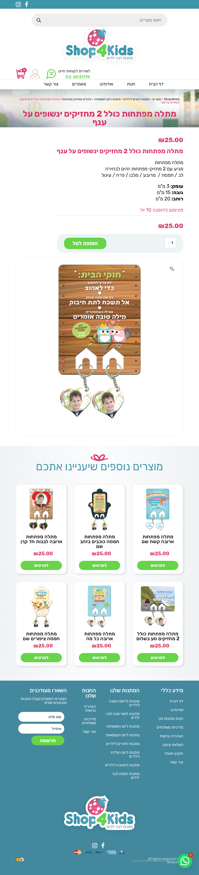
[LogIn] (35, 74)
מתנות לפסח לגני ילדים (126, 775)
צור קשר (176, 762)
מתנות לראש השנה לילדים (124, 703)
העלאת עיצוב (172, 744)
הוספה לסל (85, 243)
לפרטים (158, 565)
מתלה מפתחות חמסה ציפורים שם (41, 636)
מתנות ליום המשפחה (123, 726)
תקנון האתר (173, 753)
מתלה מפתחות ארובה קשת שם (158, 539)
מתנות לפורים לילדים (123, 743)
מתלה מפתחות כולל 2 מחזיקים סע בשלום (157, 636)
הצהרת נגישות (171, 736)
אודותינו (177, 710)
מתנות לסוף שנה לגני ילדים (123, 715)
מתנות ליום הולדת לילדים (125, 754)
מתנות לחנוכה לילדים (122, 765)
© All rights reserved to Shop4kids (165, 860)
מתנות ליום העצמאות (123, 735)
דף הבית (176, 701)
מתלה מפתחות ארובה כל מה (99, 636)
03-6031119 (78, 77)
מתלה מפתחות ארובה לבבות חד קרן (41, 539)
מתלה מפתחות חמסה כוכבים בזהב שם (99, 541)
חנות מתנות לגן (171, 718)
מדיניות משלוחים (170, 727)
